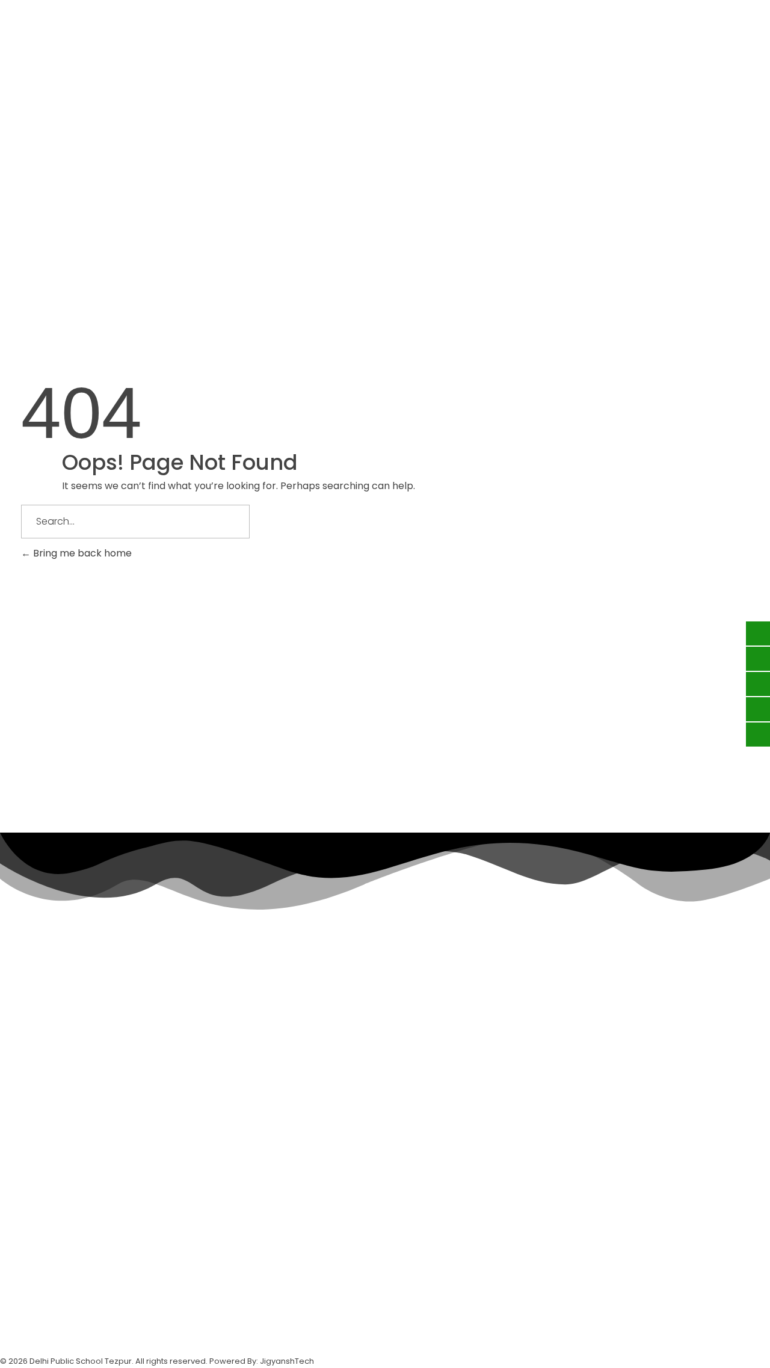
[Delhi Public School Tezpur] (24, 84)
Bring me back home (81, 553)
